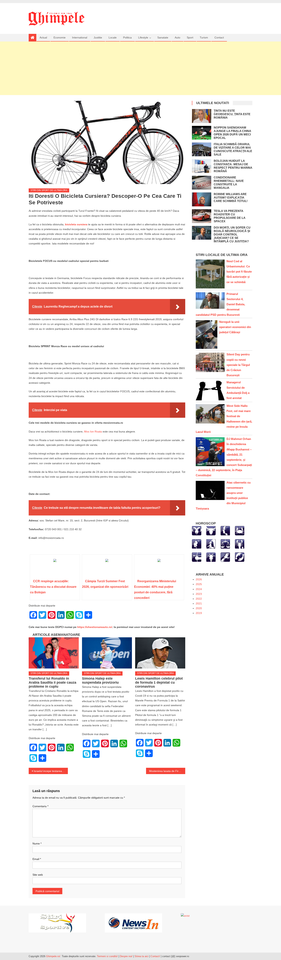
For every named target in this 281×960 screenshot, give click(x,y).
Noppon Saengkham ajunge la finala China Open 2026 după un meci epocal (232, 132)
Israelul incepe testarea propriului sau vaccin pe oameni (51, 771)
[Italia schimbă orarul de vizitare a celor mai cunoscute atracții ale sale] (201, 149)
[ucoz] (185, 915)
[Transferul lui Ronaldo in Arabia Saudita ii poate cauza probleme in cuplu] (54, 653)
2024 (199, 589)
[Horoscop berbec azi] (196, 530)
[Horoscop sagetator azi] (196, 556)
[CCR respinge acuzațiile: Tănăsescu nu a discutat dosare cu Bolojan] (55, 568)
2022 (199, 598)
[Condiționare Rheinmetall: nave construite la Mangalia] (201, 183)
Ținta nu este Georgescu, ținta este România (232, 114)
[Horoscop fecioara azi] (211, 543)
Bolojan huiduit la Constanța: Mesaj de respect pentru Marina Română (233, 166)
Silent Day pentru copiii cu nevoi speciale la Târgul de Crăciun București (238, 365)
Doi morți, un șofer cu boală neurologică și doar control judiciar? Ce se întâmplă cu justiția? (232, 234)
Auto (177, 37)
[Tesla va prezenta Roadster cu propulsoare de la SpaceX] (201, 216)
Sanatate (162, 37)
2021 (199, 603)
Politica (127, 37)
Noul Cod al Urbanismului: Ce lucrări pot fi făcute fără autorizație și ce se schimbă (239, 272)
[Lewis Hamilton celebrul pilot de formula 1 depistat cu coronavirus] (160, 653)
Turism (204, 37)
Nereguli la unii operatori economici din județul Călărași (235, 327)
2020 (199, 608)
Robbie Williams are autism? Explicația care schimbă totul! (231, 197)
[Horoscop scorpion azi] (239, 543)
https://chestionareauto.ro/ (94, 627)
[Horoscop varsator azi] (225, 556)
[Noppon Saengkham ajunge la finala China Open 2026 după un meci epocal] (201, 133)
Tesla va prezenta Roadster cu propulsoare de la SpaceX (229, 216)
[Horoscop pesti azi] (239, 556)
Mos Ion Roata (93, 431)
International (79, 37)
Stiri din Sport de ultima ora (49, 190)
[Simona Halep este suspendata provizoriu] (107, 653)
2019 (199, 613)
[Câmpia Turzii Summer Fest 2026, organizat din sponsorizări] (107, 568)
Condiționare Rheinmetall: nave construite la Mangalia (229, 182)
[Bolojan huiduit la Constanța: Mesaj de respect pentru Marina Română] (201, 166)
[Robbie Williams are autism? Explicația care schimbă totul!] (201, 199)
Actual (43, 37)
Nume (36, 843)
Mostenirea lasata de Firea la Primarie (167, 771)
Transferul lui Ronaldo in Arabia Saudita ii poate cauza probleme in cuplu (52, 682)
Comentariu (40, 806)
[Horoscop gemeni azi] (225, 530)
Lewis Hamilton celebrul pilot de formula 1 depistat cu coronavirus (159, 682)
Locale (113, 37)
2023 (199, 593)
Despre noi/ (126, 956)
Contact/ (155, 956)
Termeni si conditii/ (107, 956)
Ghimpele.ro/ (53, 956)
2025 (199, 584)
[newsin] (133, 922)
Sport (190, 37)
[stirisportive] (57, 922)
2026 (199, 579)
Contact (219, 37)
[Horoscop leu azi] (196, 543)
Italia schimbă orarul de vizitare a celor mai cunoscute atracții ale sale (233, 149)
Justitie (98, 37)
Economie (60, 37)
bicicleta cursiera (76, 224)
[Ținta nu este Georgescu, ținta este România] (201, 116)
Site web (37, 874)
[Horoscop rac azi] (239, 530)
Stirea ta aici (142, 956)
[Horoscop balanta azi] (225, 543)
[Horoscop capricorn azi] (211, 556)
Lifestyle (143, 37)
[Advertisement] (140, 68)
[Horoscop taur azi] (211, 530)
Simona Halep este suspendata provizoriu (100, 680)
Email (36, 859)
